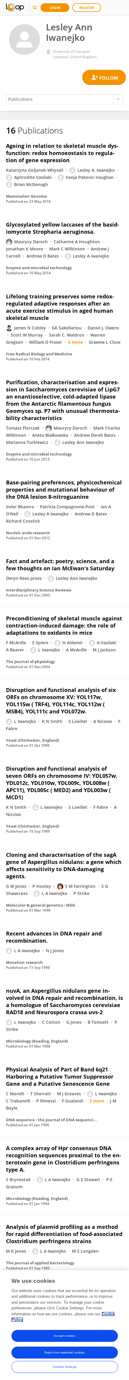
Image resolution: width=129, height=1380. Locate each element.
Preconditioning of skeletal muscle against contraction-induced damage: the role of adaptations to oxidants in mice (64, 625)
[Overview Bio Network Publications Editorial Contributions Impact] (64, 99)
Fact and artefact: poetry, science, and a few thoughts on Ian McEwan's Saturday (60, 564)
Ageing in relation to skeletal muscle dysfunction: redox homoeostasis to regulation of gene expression (62, 153)
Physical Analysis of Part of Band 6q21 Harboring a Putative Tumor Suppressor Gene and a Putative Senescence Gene (59, 1076)
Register (86, 7)
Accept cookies (64, 1335)
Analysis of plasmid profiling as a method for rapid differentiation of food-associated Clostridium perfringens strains (64, 1234)
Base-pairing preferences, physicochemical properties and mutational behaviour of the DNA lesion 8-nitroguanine (64, 489)
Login (55, 7)
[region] (64, 1325)
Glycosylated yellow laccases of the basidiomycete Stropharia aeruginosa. (62, 228)
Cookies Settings (64, 1366)
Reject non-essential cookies (64, 1352)
